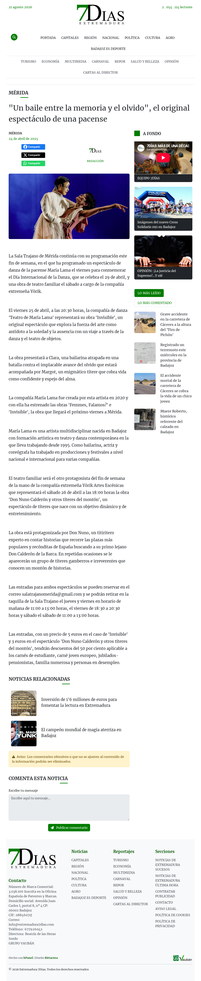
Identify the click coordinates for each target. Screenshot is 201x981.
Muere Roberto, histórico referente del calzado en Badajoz (173, 421)
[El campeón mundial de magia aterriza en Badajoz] (24, 733)
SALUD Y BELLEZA (145, 61)
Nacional (110, 38)
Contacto (164, 902)
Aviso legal (165, 909)
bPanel (28, 958)
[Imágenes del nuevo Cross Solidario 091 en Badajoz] (163, 202)
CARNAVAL (100, 61)
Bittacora (51, 958)
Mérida (18, 93)
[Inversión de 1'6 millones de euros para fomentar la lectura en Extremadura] (24, 703)
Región (90, 38)
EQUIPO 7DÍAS (148, 178)
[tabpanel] (163, 375)
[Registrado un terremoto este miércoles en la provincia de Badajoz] (145, 353)
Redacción (95, 161)
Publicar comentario (71, 828)
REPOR (120, 61)
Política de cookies (172, 915)
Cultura (152, 38)
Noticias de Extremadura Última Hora (167, 880)
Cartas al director (100, 72)
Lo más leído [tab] (149, 293)
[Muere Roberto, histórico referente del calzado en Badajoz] (145, 419)
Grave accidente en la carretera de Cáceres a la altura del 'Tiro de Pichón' (175, 324)
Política (132, 38)
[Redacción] (95, 150)
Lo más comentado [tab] (155, 303)
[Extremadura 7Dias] (100, 14)
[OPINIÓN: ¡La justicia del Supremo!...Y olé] (163, 251)
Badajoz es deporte (108, 49)
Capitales (70, 38)
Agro (170, 38)
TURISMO (28, 61)
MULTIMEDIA (75, 61)
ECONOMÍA (50, 61)
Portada (48, 38)
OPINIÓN (172, 61)
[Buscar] (14, 37)
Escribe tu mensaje (23, 790)
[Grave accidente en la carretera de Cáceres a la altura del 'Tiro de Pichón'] (145, 322)
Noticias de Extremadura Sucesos (167, 864)
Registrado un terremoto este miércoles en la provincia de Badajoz (173, 355)
